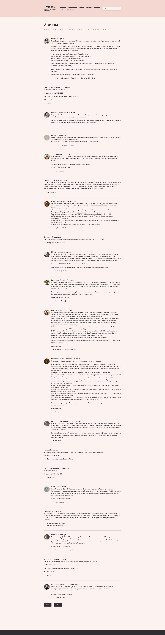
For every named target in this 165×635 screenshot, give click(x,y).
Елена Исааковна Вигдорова (63, 201)
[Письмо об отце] (60, 301)
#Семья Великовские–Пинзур (61, 167)
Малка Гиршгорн (58, 535)
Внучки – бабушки (60, 228)
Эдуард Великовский (60, 154)
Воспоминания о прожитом (56, 523)
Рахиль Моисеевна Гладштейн (64, 584)
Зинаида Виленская (52, 237)
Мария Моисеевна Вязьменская (64, 310)
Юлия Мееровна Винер (61, 252)
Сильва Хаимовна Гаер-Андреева (66, 421)
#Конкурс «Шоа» (49, 100)
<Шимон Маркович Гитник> (56, 559)
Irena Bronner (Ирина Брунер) (57, 87)
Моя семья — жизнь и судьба (64, 550)
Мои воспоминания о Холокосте (65, 145)
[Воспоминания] (60, 598)
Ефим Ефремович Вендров (55, 180)
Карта (61, 10)
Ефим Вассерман (58, 135)
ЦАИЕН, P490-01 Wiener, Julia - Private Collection (73, 264)
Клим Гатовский (58, 487)
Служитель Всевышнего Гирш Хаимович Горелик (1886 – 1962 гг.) (76, 78)
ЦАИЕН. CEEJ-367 (49, 565)
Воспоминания (59, 126)
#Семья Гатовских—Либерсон (60, 498)
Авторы (81, 7)
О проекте (63, 7)
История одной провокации (56, 243)
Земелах (49, 6)
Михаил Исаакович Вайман (63, 113)
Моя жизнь (58, 440)
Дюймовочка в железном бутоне (65, 349)
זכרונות (49, 575)
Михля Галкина (51, 450)
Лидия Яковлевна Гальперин (56, 468)
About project (72, 7)
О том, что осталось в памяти (64, 412)
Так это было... (51, 192)
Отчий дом (50, 477)
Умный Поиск (70, 10)
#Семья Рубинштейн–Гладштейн (61, 594)
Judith (49, 103)
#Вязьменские (56, 346)
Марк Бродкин (57, 39)
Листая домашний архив (55, 525)
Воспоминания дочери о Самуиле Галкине (60, 459)
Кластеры (97, 7)
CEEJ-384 (59, 474)
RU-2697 (58, 455)
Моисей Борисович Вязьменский (65, 359)
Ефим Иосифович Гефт (54, 511)
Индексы (88, 7)
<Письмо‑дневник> (61, 271)
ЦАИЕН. (60, 93)
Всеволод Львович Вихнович (63, 280)
